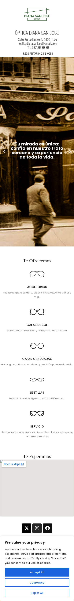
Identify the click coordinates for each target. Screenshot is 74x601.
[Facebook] (47, 528)
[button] (33, 243)
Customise (37, 583)
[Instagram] (37, 528)
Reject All (37, 593)
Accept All (37, 572)
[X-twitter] (26, 528)
